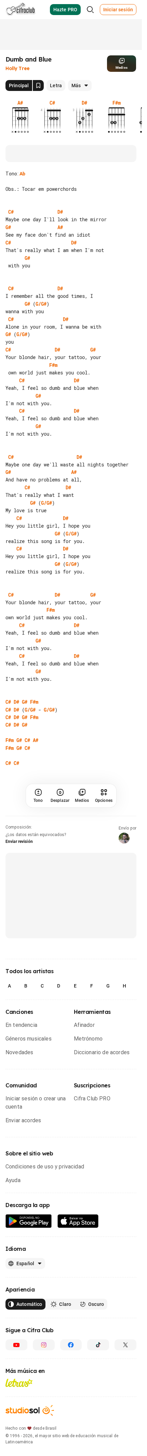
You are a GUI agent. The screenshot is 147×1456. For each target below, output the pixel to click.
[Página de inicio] (20, 9)
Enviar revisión (19, 841)
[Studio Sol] (29, 1410)
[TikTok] (98, 1344)
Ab (22, 173)
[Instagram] (44, 1344)
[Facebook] (71, 1344)
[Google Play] (28, 1221)
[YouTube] (16, 1344)
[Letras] (18, 1383)
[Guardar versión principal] (38, 85)
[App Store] (78, 1221)
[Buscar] (90, 9)
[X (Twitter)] (125, 1344)
